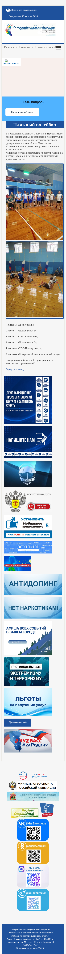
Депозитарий (18, 722)
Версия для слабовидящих (24, 10)
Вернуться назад (15, 369)
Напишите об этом (22, 112)
